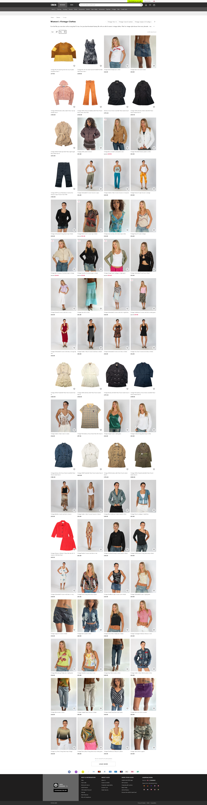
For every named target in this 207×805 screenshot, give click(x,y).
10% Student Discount (86, 790)
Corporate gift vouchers (127, 785)
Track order (83, 782)
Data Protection (84, 794)
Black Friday (124, 787)
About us (103, 780)
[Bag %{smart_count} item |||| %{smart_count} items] (154, 4)
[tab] (53, 9)
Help (82, 780)
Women (58, 17)
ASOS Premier (84, 787)
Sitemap (83, 792)
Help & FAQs (147, 1)
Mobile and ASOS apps (127, 780)
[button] (144, 785)
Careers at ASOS (105, 782)
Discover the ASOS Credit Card (129, 792)
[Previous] (105, 22)
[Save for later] (74, 66)
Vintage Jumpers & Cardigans (143, 22)
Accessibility (153, 803)
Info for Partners (125, 790)
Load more (103, 764)
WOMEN (62, 5)
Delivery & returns (85, 785)
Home (52, 17)
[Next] (155, 22)
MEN (71, 5)
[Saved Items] (150, 4)
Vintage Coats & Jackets (126, 22)
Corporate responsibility (107, 785)
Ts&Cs (148, 803)
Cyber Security (104, 790)
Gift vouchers (125, 782)
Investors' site (104, 787)
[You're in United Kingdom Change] (154, 1)
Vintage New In (112, 22)
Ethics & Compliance (86, 797)
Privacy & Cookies (141, 803)
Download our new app (135, 1)
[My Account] (146, 4)
